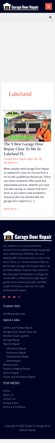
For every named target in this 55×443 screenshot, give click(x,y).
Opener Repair (11, 344)
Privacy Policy (11, 403)
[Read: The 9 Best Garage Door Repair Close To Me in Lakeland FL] (27, 125)
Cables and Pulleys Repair (18, 327)
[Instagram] (19, 297)
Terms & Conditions (14, 407)
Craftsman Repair (16, 352)
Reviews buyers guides (16, 335)
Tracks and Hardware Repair (19, 376)
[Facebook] (4, 297)
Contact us (9, 398)
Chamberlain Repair (17, 356)
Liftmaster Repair (16, 348)
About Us (8, 394)
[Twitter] (9, 297)
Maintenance (10, 364)
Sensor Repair (11, 372)
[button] (50, 17)
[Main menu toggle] (48, 6)
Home (6, 391)
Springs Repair (11, 340)
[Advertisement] (27, 51)
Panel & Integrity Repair (16, 368)
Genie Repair (13, 360)
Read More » (11, 209)
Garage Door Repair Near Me (20, 159)
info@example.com (14, 313)
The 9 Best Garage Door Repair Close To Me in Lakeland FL (23, 149)
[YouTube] (14, 297)
